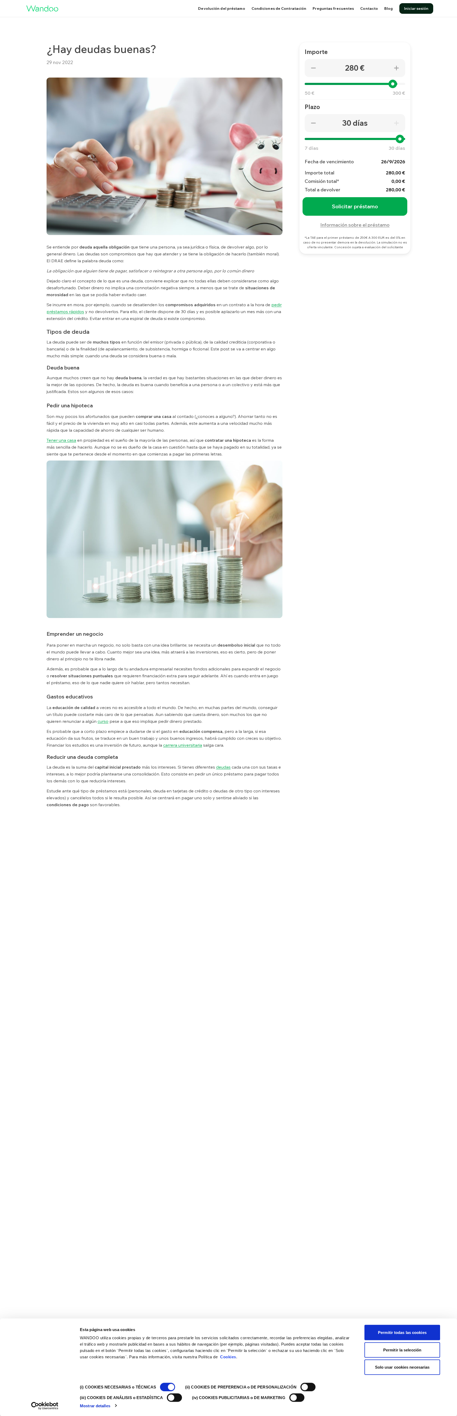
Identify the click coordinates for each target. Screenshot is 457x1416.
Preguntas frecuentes (333, 8)
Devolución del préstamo (221, 8)
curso (103, 721)
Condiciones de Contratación (279, 8)
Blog (388, 8)
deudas (223, 767)
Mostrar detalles (95, 1405)
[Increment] (396, 68)
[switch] (308, 1387)
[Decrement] (313, 68)
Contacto (369, 8)
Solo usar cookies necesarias (402, 1367)
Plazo (312, 107)
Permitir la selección (402, 1349)
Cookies (228, 1357)
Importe (316, 52)
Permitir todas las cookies (402, 1332)
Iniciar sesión (416, 8)
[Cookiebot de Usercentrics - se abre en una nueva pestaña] (45, 1406)
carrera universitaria (182, 745)
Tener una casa (61, 440)
